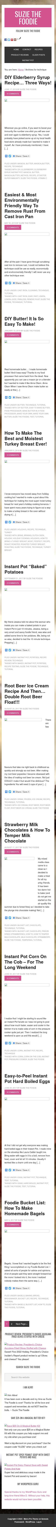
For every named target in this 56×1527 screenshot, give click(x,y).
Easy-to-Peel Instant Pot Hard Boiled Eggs (27, 1078)
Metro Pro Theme (31, 1518)
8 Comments (13, 1092)
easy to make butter (39, 407)
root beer (34, 805)
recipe (7, 166)
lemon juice (10, 299)
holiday (8, 538)
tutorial (8, 293)
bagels (21, 1304)
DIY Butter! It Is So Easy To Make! (24, 321)
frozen (27, 799)
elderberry (27, 169)
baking (29, 1295)
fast (36, 296)
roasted (15, 544)
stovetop (41, 175)
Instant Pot (17, 172)
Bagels (21, 1295)
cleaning (32, 290)
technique (17, 166)
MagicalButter (41, 163)
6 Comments (13, 335)
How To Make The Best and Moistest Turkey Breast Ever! (25, 438)
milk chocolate (29, 937)
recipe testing (11, 666)
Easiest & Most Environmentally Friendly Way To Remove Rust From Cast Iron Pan (24, 205)
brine (20, 535)
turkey (8, 532)
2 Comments (13, 583)
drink (20, 799)
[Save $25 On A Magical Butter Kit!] (22, 1425)
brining (28, 535)
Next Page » (21, 1323)
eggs (20, 1177)
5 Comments (13, 455)
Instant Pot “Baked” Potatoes (25, 569)
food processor (13, 410)
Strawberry (44, 937)
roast (7, 544)
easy (30, 296)
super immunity (12, 178)
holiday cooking (21, 538)
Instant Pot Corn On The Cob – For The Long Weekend (25, 961)
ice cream (37, 799)
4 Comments (13, 713)
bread (36, 1295)
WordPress (30, 1521)
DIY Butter (23, 407)
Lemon (42, 296)
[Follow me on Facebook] (5, 39)
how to (29, 934)
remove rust (33, 299)
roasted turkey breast (33, 544)
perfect (38, 541)
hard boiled (30, 1183)
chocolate (35, 925)
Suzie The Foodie (28, 17)
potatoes (34, 657)
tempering (27, 940)
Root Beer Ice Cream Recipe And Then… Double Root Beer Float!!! (26, 693)
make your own (24, 413)
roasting (9, 547)
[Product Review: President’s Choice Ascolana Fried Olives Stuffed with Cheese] (28, 1348)
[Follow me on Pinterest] (12, 39)
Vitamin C (42, 178)
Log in (39, 1521)
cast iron (22, 290)
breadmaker (10, 1298)
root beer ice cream (21, 808)
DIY (19, 169)
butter (21, 404)
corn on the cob (32, 1056)
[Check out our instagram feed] (15, 39)
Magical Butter (25, 163)
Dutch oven (38, 535)
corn (20, 1050)
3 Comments (13, 227)
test (32, 416)
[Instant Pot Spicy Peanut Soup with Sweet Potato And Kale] (28, 1468)
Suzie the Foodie (29, 178)
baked (21, 663)
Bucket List (23, 925)
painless (21, 299)
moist (30, 541)
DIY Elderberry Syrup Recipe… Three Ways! (28, 80)
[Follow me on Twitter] (9, 39)
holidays (21, 529)
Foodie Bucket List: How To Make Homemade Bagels (25, 1208)
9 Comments (13, 93)
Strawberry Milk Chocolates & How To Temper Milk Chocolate (27, 832)
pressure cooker (18, 1059)
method (24, 175)
